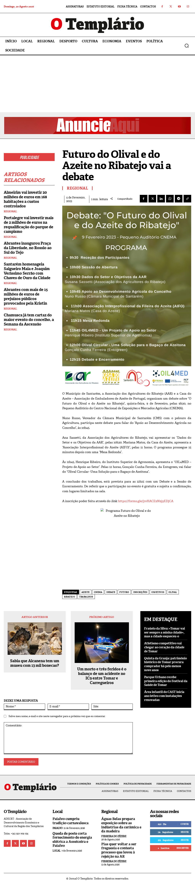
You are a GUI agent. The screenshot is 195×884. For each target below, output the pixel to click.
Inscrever (183, 848)
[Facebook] (162, 6)
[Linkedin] (161, 198)
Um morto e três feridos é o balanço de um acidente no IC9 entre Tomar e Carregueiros (101, 676)
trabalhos (86, 596)
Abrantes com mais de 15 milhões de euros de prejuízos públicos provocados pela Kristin (26, 296)
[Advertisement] (97, 83)
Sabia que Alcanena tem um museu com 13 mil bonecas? (34, 663)
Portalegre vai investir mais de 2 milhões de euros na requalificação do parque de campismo (29, 224)
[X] (152, 198)
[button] (186, 45)
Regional (10, 211)
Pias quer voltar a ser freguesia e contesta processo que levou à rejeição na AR (118, 850)
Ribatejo (69, 596)
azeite (86, 592)
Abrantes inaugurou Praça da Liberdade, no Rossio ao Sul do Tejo (28, 248)
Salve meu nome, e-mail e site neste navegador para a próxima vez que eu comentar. (57, 716)
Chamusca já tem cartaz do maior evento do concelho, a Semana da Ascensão (29, 320)
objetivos (157, 592)
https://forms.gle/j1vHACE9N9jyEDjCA (145, 501)
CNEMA (98, 592)
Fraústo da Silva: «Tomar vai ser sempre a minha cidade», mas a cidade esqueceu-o (164, 632)
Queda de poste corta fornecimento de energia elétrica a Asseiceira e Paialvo (72, 839)
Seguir (185, 832)
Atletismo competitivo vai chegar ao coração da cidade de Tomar (164, 647)
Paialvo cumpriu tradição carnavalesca (71, 821)
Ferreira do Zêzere (113, 836)
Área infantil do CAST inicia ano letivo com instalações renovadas (164, 696)
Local (57, 850)
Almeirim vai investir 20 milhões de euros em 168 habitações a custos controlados (25, 199)
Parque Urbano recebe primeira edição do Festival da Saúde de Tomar (165, 681)
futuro (124, 592)
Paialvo (58, 828)
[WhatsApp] (170, 198)
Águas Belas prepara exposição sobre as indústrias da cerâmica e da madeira (121, 825)
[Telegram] (178, 198)
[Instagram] (188, 6)
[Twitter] (170, 6)
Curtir (185, 824)
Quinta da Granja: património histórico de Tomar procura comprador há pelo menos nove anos (165, 664)
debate (110, 592)
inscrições (140, 592)
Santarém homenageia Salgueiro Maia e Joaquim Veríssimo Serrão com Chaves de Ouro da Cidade (27, 271)
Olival (173, 592)
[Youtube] (179, 6)
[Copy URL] (187, 198)
